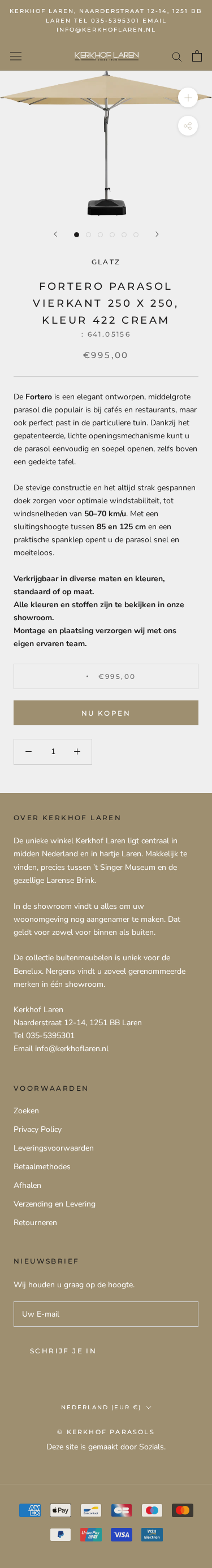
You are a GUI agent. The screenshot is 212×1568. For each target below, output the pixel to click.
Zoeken (26, 1110)
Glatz (106, 262)
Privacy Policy (38, 1129)
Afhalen (27, 1185)
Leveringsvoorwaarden (54, 1148)
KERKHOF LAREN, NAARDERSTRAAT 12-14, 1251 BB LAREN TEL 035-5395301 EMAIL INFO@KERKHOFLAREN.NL (106, 20)
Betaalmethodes (42, 1166)
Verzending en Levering (55, 1204)
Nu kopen (106, 713)
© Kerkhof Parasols (106, 1432)
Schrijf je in (63, 1351)
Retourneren (35, 1222)
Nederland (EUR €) (101, 1407)
